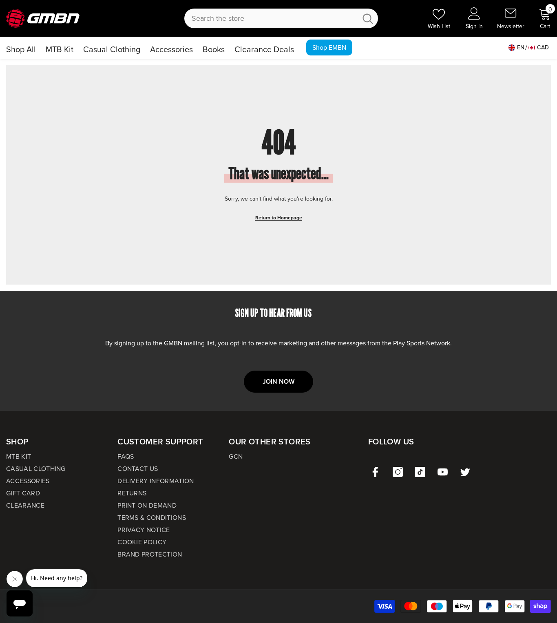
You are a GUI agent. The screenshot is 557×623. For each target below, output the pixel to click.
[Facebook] (375, 472)
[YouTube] (442, 472)
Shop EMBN (329, 47)
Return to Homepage (278, 217)
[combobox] (270, 18)
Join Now (278, 381)
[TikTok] (420, 472)
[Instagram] (398, 472)
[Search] (281, 18)
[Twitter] (465, 472)
